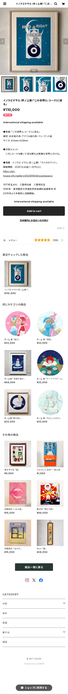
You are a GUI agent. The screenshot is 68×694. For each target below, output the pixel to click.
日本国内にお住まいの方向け (34, 220)
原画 (5, 622)
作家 (5, 603)
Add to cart (34, 211)
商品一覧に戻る (34, 567)
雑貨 (5, 642)
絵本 (5, 613)
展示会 (6, 632)
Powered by (30, 664)
